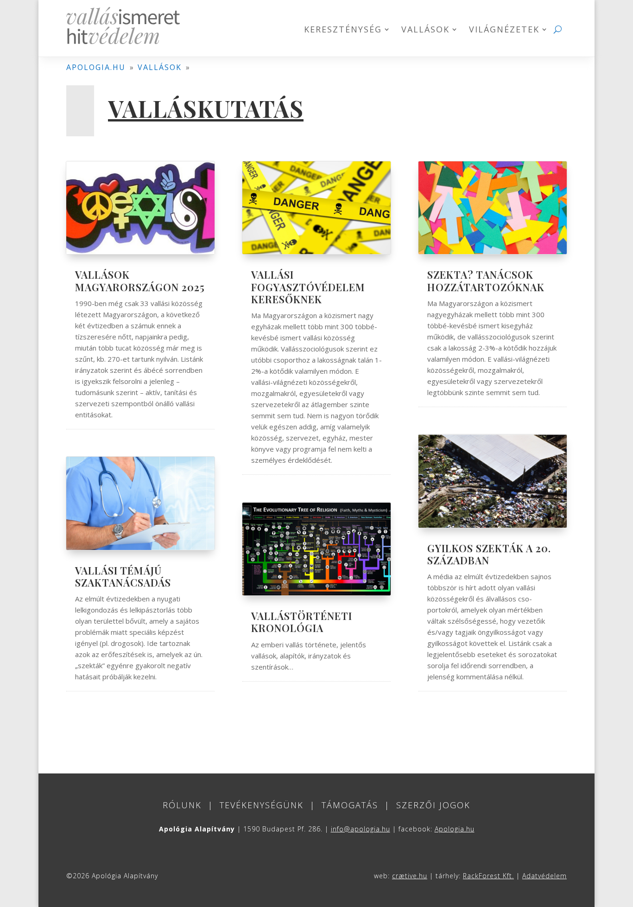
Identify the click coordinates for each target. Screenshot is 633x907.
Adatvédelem (544, 875)
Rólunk (182, 805)
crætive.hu (409, 875)
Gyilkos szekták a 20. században (489, 554)
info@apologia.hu (360, 828)
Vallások (425, 30)
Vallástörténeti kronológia (301, 622)
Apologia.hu (455, 828)
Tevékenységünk (262, 805)
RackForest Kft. (488, 875)
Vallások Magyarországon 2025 (140, 281)
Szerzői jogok (433, 805)
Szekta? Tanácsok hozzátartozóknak (485, 281)
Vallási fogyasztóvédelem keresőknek (308, 287)
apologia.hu (96, 67)
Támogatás (350, 805)
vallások (160, 67)
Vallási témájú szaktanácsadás (123, 576)
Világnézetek (504, 30)
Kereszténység (343, 30)
